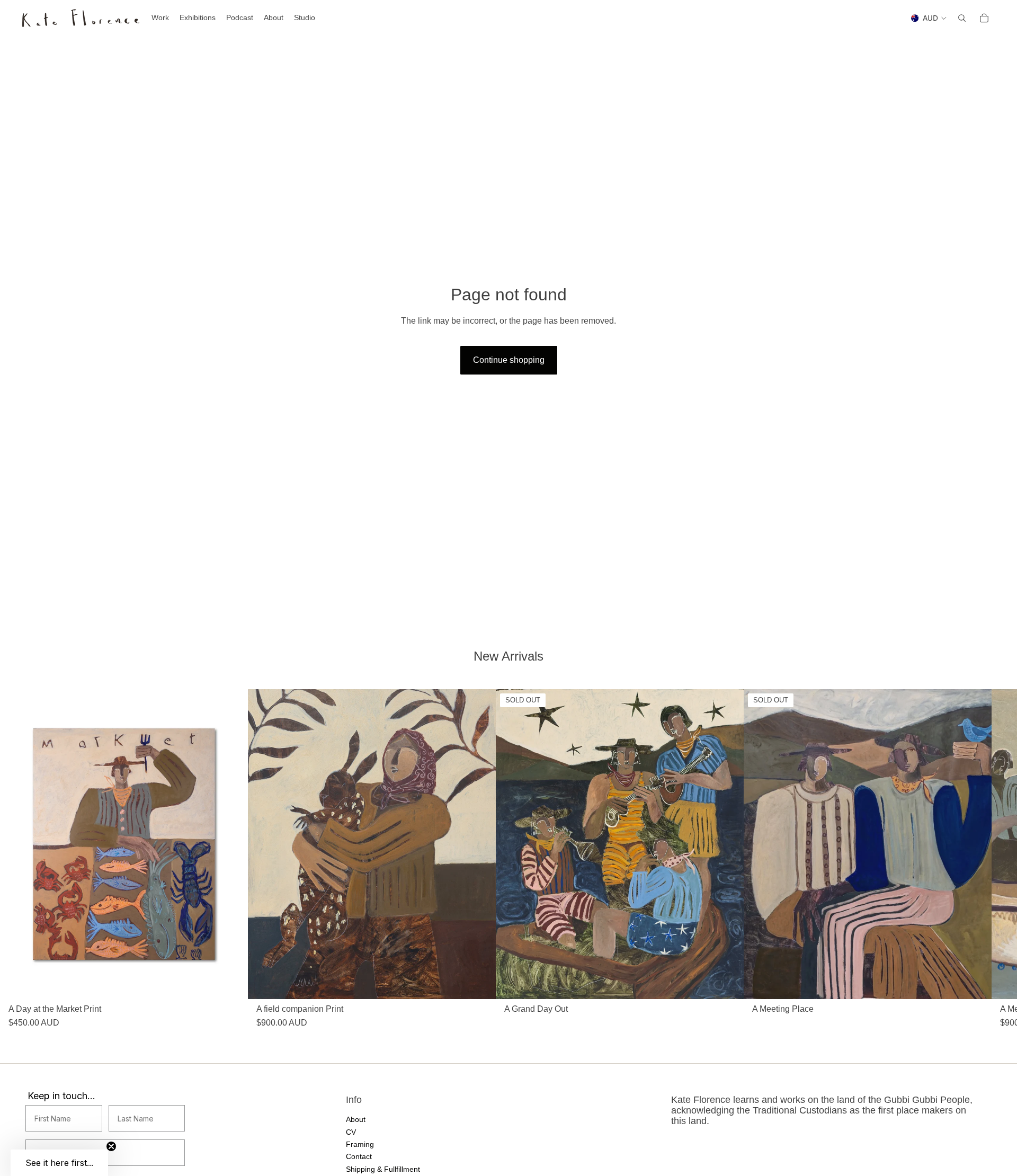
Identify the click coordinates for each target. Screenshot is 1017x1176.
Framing (360, 1144)
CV (351, 1131)
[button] (59, 1163)
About (355, 1119)
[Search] (962, 18)
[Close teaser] (111, 1146)
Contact (359, 1156)
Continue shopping (509, 359)
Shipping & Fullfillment (383, 1168)
